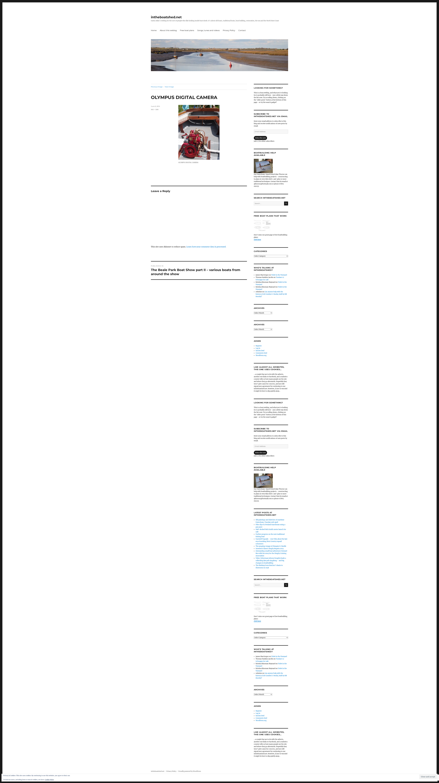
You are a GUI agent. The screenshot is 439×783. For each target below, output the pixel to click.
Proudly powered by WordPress (189, 771)
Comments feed (261, 353)
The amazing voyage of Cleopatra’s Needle (271, 546)
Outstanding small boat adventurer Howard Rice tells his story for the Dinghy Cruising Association (271, 553)
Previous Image (157, 87)
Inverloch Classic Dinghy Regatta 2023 (270, 549)
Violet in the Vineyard (279, 275)
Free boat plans (187, 30)
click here (257, 240)
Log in (258, 348)
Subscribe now (260, 138)
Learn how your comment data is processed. (206, 247)
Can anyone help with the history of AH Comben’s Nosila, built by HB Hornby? (271, 294)
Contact (242, 30)
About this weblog (168, 30)
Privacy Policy (229, 30)
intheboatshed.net (166, 17)
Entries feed (260, 351)
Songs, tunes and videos (208, 30)
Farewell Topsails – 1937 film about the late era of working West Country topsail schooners (271, 541)
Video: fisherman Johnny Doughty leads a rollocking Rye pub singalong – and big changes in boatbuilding (271, 560)
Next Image (169, 87)
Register (259, 346)
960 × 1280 (155, 109)
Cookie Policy (49, 779)
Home (154, 30)
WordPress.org (261, 355)
